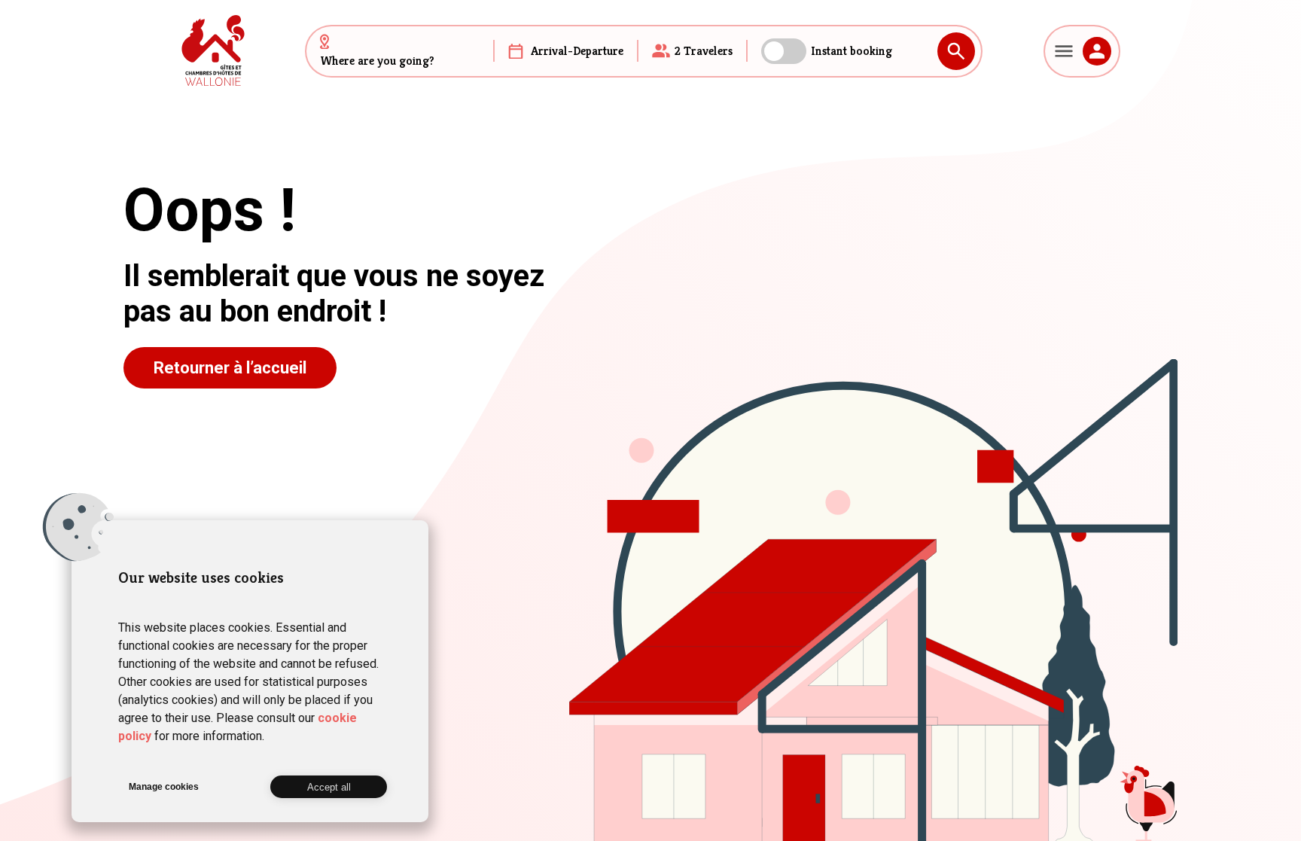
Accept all (329, 787)
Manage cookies (164, 787)
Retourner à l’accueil (230, 367)
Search (956, 51)
